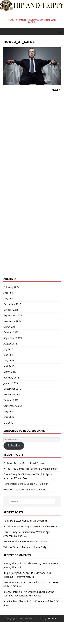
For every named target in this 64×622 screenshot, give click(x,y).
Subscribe (14, 445)
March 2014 (10, 326)
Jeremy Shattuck (12, 563)
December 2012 (12, 388)
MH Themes (52, 618)
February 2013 (11, 377)
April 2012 (8, 417)
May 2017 (8, 298)
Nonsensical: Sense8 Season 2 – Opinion (25, 483)
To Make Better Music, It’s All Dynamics (25, 463)
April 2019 (8, 292)
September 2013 (12, 338)
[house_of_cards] (32, 83)
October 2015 (11, 309)
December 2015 (12, 304)
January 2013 (10, 383)
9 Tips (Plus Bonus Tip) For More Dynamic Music (30, 468)
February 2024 (11, 287)
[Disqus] (32, 142)
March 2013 (10, 371)
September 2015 (12, 315)
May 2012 (8, 411)
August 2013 (10, 343)
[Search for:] (32, 501)
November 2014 (12, 321)
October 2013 (11, 332)
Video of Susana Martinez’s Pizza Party (24, 489)
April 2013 (8, 366)
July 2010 (8, 422)
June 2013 (8, 354)
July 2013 (8, 349)
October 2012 (11, 400)
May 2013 (8, 360)
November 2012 (12, 394)
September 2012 (12, 405)
